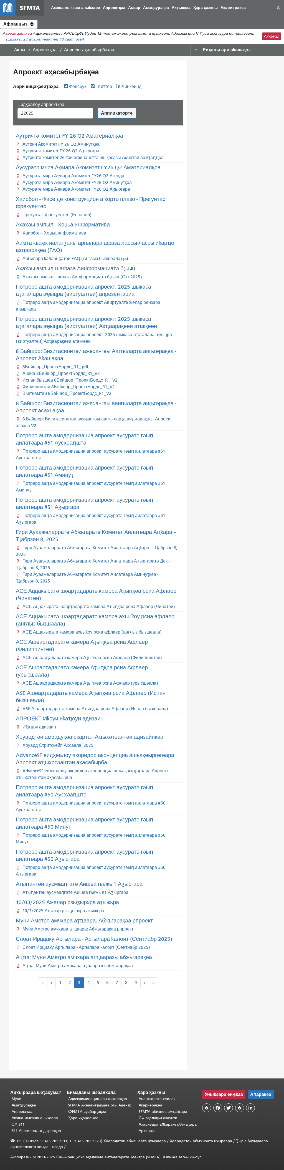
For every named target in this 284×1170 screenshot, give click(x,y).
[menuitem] (76, 7)
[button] (18, 24)
